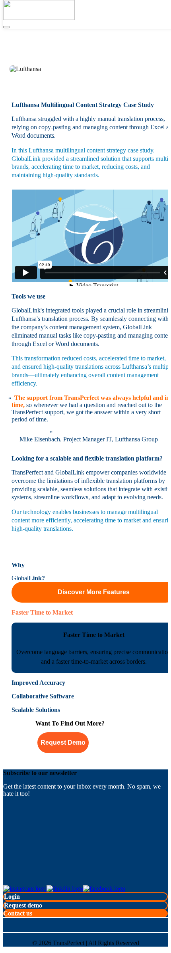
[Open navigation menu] (6, 27)
